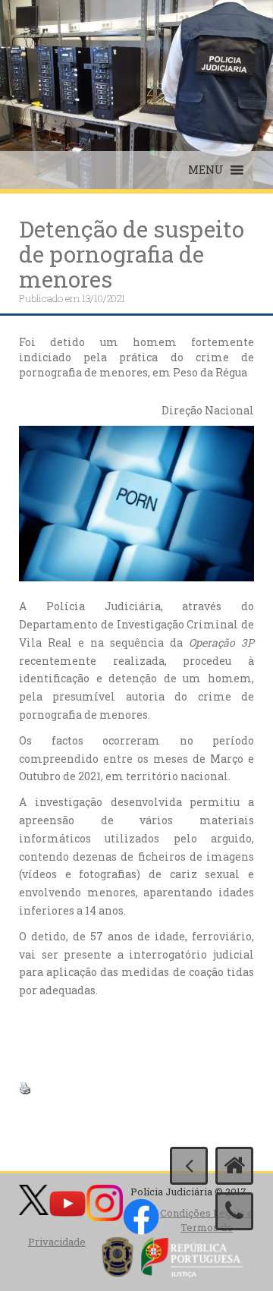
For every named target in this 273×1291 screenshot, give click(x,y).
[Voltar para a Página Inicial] (234, 1166)
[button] (206, 170)
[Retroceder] (189, 1166)
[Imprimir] (25, 1087)
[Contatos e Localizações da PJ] (234, 1211)
